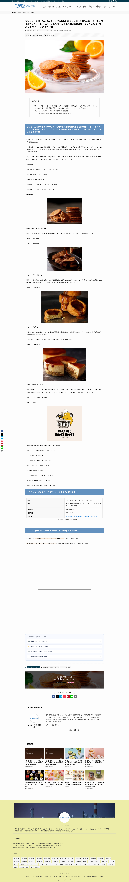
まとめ (84, 861)
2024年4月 (93, 858)
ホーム (27, 876)
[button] (53, 696)
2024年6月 (108, 858)
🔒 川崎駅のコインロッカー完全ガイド (64, 646)
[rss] (116, 1)
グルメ (34, 30)
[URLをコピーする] (75, 696)
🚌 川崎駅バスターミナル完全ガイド (64, 641)
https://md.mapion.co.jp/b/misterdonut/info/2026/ (81, 516)
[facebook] (107, 1)
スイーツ (39, 30)
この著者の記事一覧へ (73, 730)
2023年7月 (24, 858)
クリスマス (29, 864)
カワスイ (21, 864)
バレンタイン (49, 864)
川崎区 (15, 867)
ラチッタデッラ (96, 864)
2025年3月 (70, 861)
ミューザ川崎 (77, 864)
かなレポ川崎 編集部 (34, 726)
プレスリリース (59, 864)
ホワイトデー (68, 864)
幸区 (51, 30)
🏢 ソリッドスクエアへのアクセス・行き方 (64, 651)
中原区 (103, 864)
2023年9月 (39, 858)
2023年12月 (63, 858)
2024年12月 (55, 861)
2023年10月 (47, 858)
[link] (47, 725)
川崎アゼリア (111, 864)
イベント (112, 861)
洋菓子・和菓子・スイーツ (33, 667)
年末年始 (21, 867)
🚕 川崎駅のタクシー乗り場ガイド (64, 656)
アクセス (90, 861)
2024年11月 (47, 861)
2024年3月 (85, 858)
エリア (15, 864)
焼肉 (32, 867)
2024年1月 (70, 858)
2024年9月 (31, 861)
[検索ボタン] (114, 6)
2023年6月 (16, 858)
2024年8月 (24, 861)
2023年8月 (31, 858)
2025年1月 (63, 861)
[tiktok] (59, 725)
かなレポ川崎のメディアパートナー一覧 (93, 876)
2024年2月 (78, 858)
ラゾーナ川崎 (46, 30)
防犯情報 (37, 867)
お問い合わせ (47, 876)
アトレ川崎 (104, 861)
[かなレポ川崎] (25, 6)
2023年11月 (55, 858)
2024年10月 (39, 861)
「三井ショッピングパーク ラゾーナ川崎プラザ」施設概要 (51, 111)
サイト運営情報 (57, 876)
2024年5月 (29, 30)
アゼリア (97, 861)
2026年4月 (78, 861)
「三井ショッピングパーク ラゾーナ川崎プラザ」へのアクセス (52, 113)
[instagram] (111, 1)
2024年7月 (16, 861)
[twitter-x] (109, 1)
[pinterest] (114, 1)
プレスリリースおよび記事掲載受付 (72, 876)
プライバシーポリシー (36, 876)
